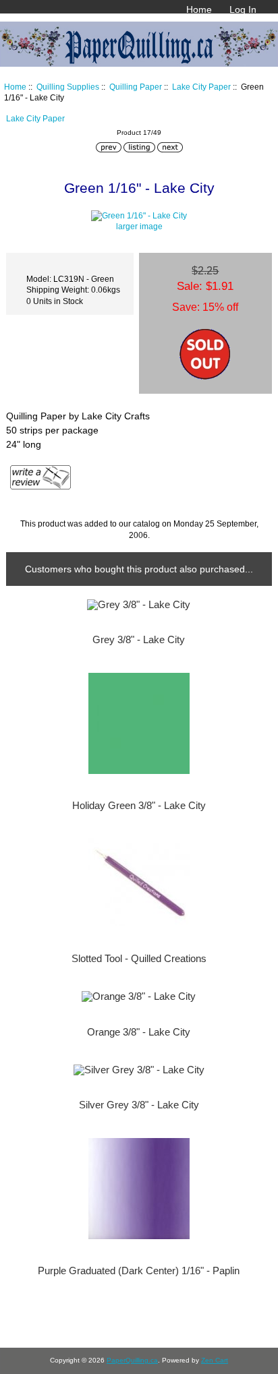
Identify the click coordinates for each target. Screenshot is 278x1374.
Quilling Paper (135, 86)
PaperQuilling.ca (132, 1360)
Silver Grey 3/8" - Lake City (139, 1105)
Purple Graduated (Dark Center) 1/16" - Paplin (139, 1270)
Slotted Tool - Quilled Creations (139, 958)
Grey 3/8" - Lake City (138, 639)
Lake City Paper (201, 86)
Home (199, 9)
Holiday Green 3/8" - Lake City (139, 805)
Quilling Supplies (67, 86)
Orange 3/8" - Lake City (138, 1032)
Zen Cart (214, 1360)
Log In (242, 9)
